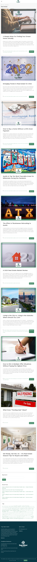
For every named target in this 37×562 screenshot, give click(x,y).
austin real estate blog (12, 510)
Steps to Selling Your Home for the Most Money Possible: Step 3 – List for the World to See (17, 495)
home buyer (14, 515)
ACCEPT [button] (25, 560)
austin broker (31, 506)
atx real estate (10, 506)
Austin (16, 506)
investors (32, 515)
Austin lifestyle (12, 509)
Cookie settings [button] (19, 560)
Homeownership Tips (20, 331)
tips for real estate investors (28, 518)
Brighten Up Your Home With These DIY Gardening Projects (12, 489)
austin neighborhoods (21, 509)
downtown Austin (27, 514)
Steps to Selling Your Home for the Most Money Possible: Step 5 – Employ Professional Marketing (17, 488)
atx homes (4, 506)
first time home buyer (10, 515)
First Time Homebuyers (25, 143)
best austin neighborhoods (20, 511)
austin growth (7, 507)
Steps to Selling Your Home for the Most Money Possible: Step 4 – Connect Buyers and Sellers (17, 492)
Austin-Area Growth (19, 96)
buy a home (12, 514)
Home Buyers (5, 52)
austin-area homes (23, 506)
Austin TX (5, 511)
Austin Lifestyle (6, 330)
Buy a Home (18, 143)
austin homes (28, 507)
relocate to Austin (21, 516)
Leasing (25, 331)
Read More (31, 51)
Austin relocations (22, 510)
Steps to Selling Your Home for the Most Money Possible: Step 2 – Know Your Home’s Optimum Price (17, 498)
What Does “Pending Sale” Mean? (15, 410)
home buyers (19, 515)
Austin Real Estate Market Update (10, 96)
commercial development (21, 514)
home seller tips (29, 515)
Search (4, 479)
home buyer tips (24, 515)
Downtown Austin (25, 330)
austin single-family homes (30, 510)
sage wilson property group (14, 518)
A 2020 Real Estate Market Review (15, 270)
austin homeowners (21, 507)
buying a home (16, 514)
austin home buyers (13, 507)
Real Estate (10, 52)
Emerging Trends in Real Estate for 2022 (17, 84)
